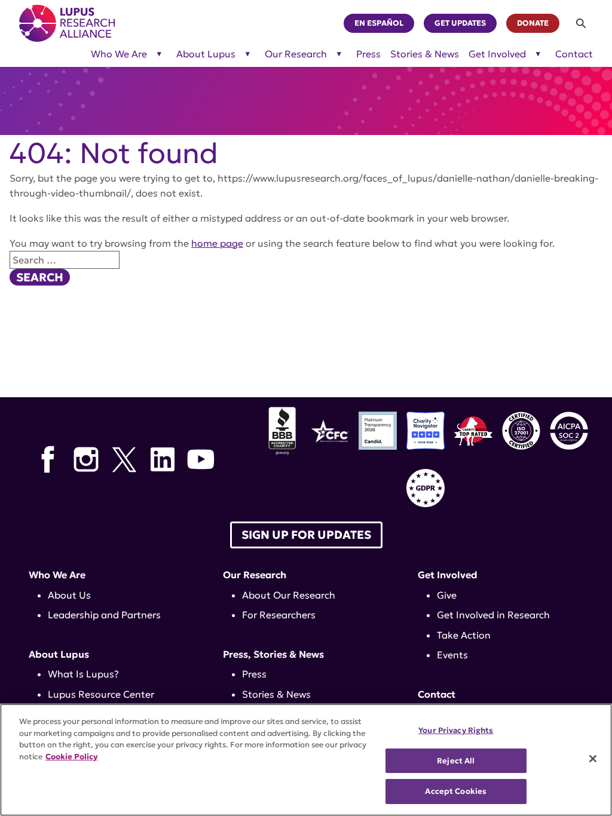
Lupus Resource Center (101, 694)
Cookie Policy (71, 756)
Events (452, 655)
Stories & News (424, 54)
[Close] (593, 759)
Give (447, 595)
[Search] (581, 23)
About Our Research (288, 595)
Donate (533, 23)
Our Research (296, 54)
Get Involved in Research (493, 615)
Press (368, 54)
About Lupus (205, 54)
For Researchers (279, 615)
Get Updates (460, 23)
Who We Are (119, 54)
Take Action (464, 635)
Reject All (456, 761)
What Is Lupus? (83, 674)
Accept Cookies (455, 791)
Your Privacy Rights (455, 730)
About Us (69, 595)
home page (217, 243)
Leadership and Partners (104, 615)
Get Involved (497, 54)
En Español (378, 23)
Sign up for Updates (306, 534)
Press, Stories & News (273, 654)
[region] (306, 760)
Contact (574, 54)
